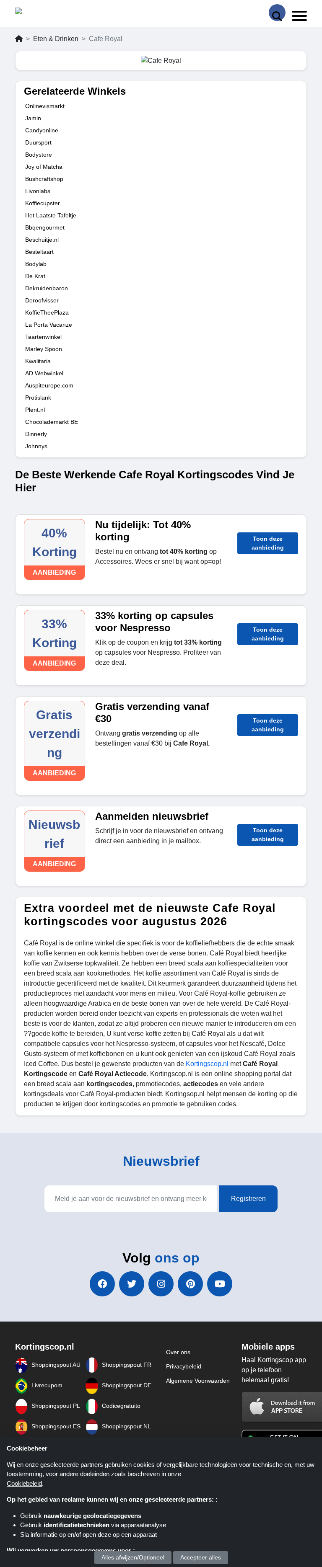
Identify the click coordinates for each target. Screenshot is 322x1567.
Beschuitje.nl (42, 239)
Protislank (38, 397)
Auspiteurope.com (49, 385)
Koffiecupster (42, 203)
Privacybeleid (183, 1366)
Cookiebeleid (24, 1483)
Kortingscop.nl (207, 1063)
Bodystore (38, 154)
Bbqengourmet (45, 227)
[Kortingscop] (36, 13)
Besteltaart (39, 251)
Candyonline (41, 130)
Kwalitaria (38, 361)
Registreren (248, 1198)
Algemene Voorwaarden (198, 1380)
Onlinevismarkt (45, 106)
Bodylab (36, 264)
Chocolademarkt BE (51, 421)
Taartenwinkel (43, 336)
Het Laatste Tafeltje (50, 215)
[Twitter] (131, 1283)
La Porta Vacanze (48, 324)
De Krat (35, 276)
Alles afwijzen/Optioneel (132, 1557)
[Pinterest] (190, 1283)
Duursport (38, 142)
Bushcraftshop (44, 179)
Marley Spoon (43, 349)
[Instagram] (161, 1283)
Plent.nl (35, 409)
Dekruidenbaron (46, 288)
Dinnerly (36, 434)
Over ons (178, 1352)
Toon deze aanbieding (268, 543)
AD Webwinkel (44, 373)
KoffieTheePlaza (47, 312)
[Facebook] (102, 1283)
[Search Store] (277, 12)
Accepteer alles (200, 1557)
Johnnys (36, 446)
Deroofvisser (42, 300)
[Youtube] (219, 1283)
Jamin (33, 118)
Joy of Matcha (43, 166)
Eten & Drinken (55, 38)
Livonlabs (37, 191)
